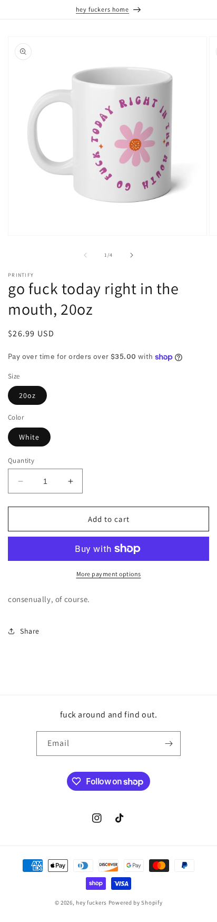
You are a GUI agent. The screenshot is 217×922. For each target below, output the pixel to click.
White (29, 437)
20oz (27, 395)
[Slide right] (131, 255)
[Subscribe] (168, 743)
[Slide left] (85, 255)
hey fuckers (91, 902)
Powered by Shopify (135, 902)
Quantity (21, 460)
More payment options (108, 574)
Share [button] (30, 631)
